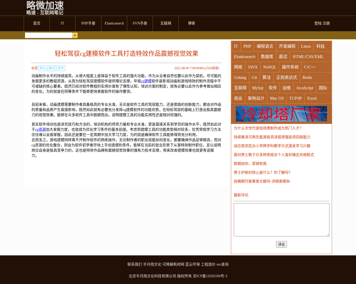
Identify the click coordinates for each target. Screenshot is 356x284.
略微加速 (45, 6)
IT (236, 46)
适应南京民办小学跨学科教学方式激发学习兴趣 (272, 146)
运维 (287, 88)
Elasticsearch (244, 56)
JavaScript (304, 88)
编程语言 (265, 46)
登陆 (318, 23)
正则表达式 (286, 77)
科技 (320, 46)
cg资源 (40, 129)
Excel (312, 98)
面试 (52, 68)
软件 (61, 68)
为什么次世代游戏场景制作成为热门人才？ (268, 128)
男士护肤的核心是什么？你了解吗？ (263, 172)
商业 (43, 68)
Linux (306, 46)
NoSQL (270, 67)
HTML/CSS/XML (308, 56)
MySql (257, 88)
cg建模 (146, 81)
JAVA (253, 67)
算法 (266, 77)
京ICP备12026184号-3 (210, 276)
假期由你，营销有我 (250, 164)
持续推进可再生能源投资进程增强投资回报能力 (272, 137)
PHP (247, 46)
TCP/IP (295, 98)
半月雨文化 (152, 264)
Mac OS (277, 98)
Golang (240, 77)
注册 (326, 23)
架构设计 (256, 98)
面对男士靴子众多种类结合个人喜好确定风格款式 (274, 155)
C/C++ (310, 67)
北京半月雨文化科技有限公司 (152, 276)
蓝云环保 (192, 264)
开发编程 (287, 46)
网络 (238, 67)
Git (254, 77)
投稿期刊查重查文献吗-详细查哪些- (262, 181)
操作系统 (290, 67)
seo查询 (223, 264)
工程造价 (208, 264)
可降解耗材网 (173, 264)
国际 (323, 88)
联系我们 (134, 264)
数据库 (267, 56)
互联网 (240, 88)
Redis (307, 77)
